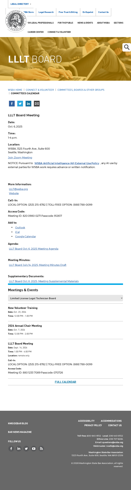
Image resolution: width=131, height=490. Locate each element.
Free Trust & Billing (68, 12)
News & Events (85, 22)
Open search (126, 47)
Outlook (20, 227)
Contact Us (103, 12)
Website (14, 193)
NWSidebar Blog (18, 423)
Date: (10, 311)
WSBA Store (28, 12)
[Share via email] (36, 104)
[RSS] (41, 448)
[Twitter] (26, 448)
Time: (11, 315)
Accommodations (111, 420)
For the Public (65, 22)
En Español (88, 12)
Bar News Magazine (20, 431)
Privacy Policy (93, 425)
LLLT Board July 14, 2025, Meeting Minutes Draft (37, 265)
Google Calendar (25, 236)
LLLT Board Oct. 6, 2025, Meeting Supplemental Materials (44, 281)
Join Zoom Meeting (20, 157)
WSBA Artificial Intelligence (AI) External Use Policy (67, 163)
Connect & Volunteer (59, 32)
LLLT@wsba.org (18, 189)
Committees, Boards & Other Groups (81, 89)
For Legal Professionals (40, 22)
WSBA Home (15, 89)
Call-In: (12, 360)
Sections (118, 22)
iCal (17, 232)
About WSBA (103, 22)
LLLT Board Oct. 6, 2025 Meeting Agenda (33, 248)
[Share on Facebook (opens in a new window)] (11, 104)
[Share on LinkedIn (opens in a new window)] (28, 104)
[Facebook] (11, 448)
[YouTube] (34, 448)
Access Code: (15, 368)
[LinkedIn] (19, 448)
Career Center (35, 32)
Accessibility (86, 420)
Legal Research (46, 12)
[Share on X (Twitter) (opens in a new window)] (20, 104)
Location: (12, 355)
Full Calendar (65, 382)
